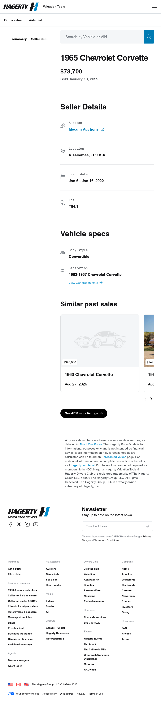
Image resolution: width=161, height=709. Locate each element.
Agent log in (15, 665)
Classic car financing (20, 639)
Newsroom (128, 596)
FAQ (124, 628)
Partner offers (92, 590)
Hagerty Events (93, 638)
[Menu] (154, 6)
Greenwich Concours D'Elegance (96, 657)
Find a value (13, 20)
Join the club (91, 568)
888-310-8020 (92, 622)
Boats (11, 622)
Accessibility (50, 693)
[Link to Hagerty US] (10, 684)
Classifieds (52, 574)
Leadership (128, 579)
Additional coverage (20, 644)
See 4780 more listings (81, 413)
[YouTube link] (35, 524)
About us (127, 574)
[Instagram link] (27, 524)
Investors (127, 606)
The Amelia (90, 644)
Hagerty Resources (57, 633)
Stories (50, 606)
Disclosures (66, 693)
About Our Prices (90, 444)
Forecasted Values (114, 457)
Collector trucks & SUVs (22, 601)
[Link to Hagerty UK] (26, 684)
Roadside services (95, 617)
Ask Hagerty (91, 579)
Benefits (89, 585)
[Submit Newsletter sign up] (147, 526)
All (47, 611)
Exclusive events (94, 601)
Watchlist (35, 20)
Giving (125, 612)
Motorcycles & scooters (22, 611)
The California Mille (95, 649)
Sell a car (51, 579)
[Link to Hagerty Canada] (18, 684)
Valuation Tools (54, 6)
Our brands (128, 585)
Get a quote (15, 568)
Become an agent (18, 660)
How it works (53, 585)
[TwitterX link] (19, 524)
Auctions (51, 568)
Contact (126, 601)
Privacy (126, 633)
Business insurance (20, 633)
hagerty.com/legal (83, 465)
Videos (50, 601)
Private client (16, 628)
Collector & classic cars (22, 595)
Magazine (89, 596)
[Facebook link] (10, 524)
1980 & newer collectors (22, 590)
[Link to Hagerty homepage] (29, 512)
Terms (125, 639)
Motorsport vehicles (20, 617)
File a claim (14, 574)
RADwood (90, 669)
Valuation (89, 574)
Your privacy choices (27, 693)
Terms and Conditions (106, 540)
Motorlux (89, 664)
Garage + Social (55, 627)
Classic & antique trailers (23, 606)
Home (125, 568)
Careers (127, 590)
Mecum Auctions (84, 129)
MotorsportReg (55, 638)
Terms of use (95, 693)
